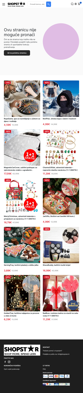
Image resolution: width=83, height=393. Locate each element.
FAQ (44, 369)
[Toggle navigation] (3, 4)
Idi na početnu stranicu (16, 53)
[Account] (75, 4)
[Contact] (72, 4)
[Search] (48, 4)
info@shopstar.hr (63, 354)
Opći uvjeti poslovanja (11, 369)
